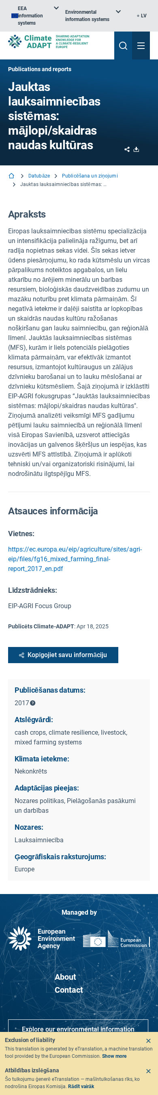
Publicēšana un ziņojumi (90, 176)
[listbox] (35, 16)
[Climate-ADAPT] (58, 41)
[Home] (12, 176)
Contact (69, 990)
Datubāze (39, 176)
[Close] (148, 1041)
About (65, 977)
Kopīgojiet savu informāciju (67, 655)
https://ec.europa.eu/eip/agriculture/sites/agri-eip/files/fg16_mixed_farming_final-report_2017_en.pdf (75, 559)
